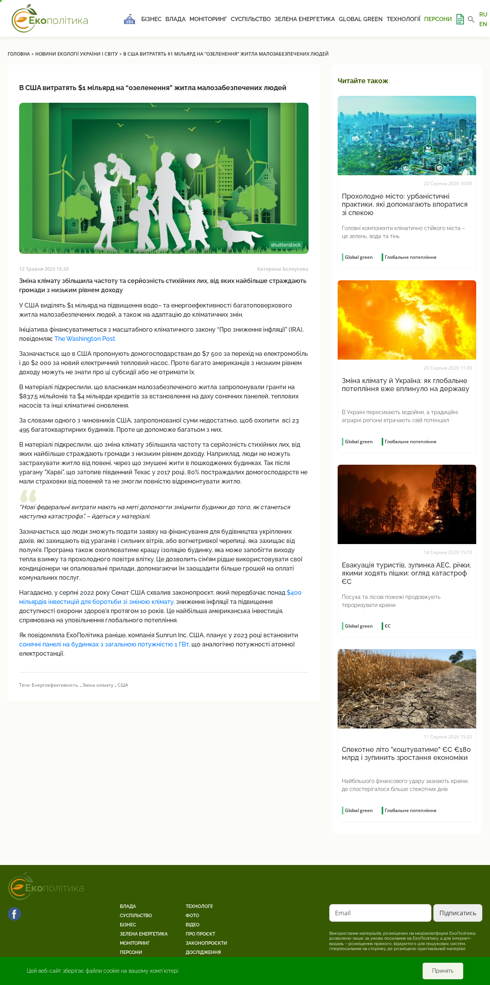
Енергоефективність (55, 685)
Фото (192, 915)
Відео (192, 924)
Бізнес (151, 19)
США (123, 685)
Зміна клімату (97, 685)
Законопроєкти (206, 943)
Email (343, 913)
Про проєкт (200, 934)
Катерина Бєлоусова (283, 268)
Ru (483, 14)
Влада (175, 19)
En (483, 23)
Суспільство (251, 19)
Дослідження (203, 952)
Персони (438, 19)
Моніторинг (208, 19)
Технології (403, 19)
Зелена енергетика (304, 19)
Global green (361, 19)
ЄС (388, 626)
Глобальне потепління (410, 257)
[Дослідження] (460, 19)
